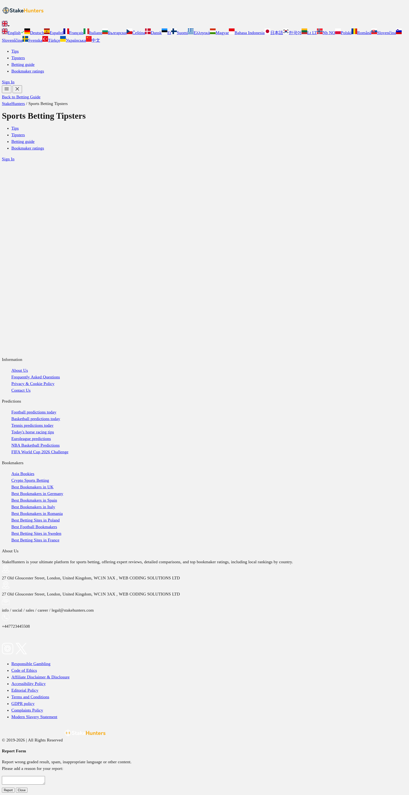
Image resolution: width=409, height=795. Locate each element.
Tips (15, 51)
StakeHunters (13, 103)
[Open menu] (6, 89)
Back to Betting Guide (21, 97)
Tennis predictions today (32, 425)
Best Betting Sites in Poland (35, 520)
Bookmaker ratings (27, 71)
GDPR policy (23, 703)
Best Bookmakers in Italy (33, 506)
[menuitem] (13, 32)
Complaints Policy (27, 710)
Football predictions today (33, 412)
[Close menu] (17, 89)
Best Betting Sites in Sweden (36, 533)
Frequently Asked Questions (35, 377)
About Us (19, 370)
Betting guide (23, 64)
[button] (204, 24)
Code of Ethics (24, 670)
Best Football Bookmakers (34, 526)
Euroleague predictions (31, 438)
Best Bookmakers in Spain (34, 500)
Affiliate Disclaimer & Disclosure (40, 677)
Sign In (8, 82)
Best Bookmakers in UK (32, 487)
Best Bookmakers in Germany (37, 493)
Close (22, 790)
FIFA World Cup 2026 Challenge (39, 452)
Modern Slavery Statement (34, 716)
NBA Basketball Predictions (35, 445)
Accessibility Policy (28, 683)
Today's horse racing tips (32, 432)
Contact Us (21, 390)
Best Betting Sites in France (35, 540)
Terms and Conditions (30, 697)
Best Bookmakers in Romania (37, 513)
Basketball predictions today (35, 418)
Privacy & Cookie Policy (32, 383)
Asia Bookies (22, 473)
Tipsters (18, 57)
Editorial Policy (24, 690)
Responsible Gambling (30, 663)
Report (8, 790)
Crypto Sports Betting (30, 480)
